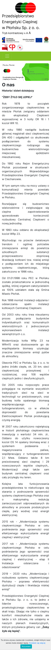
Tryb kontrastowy (12, 33)
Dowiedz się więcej (37, 643)
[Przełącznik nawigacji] (7, 56)
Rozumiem (26, 646)
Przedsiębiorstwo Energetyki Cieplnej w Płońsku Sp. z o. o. (21, 22)
